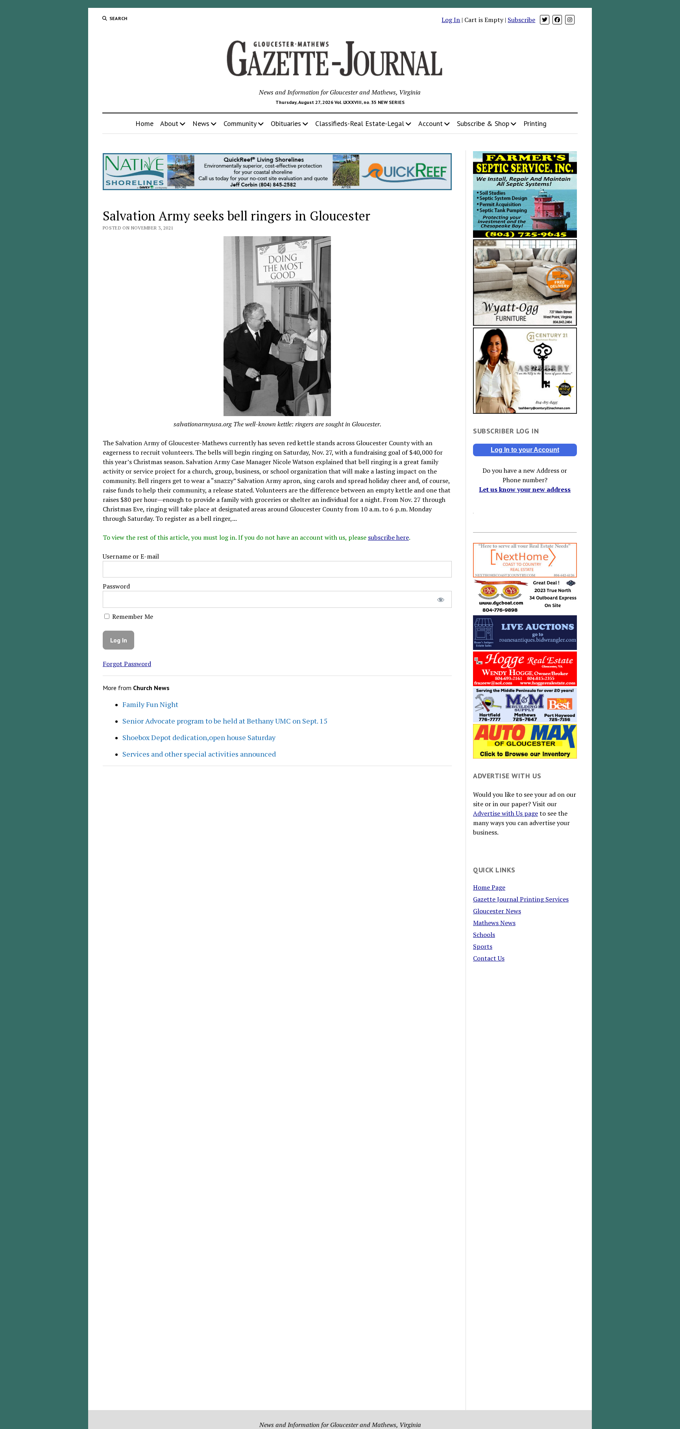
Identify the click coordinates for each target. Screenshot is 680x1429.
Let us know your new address (525, 489)
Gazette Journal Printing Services (521, 899)
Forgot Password (127, 663)
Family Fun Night (150, 704)
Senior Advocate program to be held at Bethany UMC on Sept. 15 (224, 721)
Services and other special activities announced (199, 754)
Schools (484, 934)
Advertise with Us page (505, 813)
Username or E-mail (131, 556)
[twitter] (544, 19)
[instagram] (570, 19)
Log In (451, 19)
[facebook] (557, 19)
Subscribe (521, 19)
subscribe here (388, 537)
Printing (535, 123)
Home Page (489, 887)
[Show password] (440, 599)
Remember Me (132, 616)
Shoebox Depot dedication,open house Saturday (198, 737)
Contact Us (488, 958)
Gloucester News (497, 911)
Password (116, 586)
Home (144, 123)
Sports (482, 946)
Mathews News (494, 922)
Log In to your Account (525, 449)
